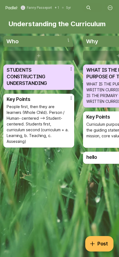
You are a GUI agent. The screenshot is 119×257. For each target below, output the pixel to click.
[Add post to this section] (38, 56)
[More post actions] (67, 71)
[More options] (110, 7)
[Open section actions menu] (68, 40)
